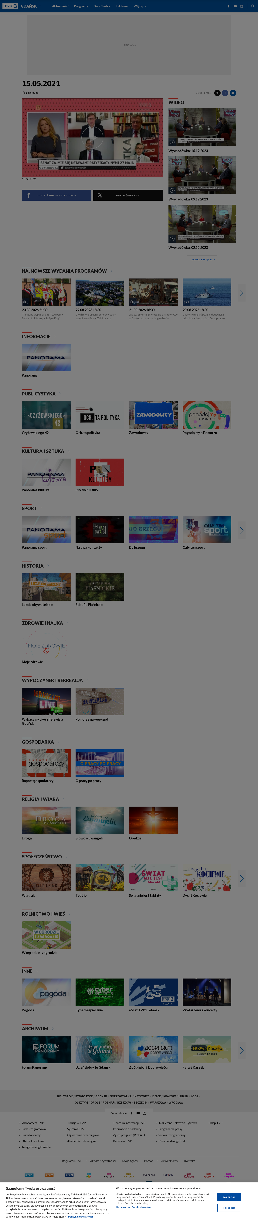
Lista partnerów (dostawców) (133, 1207)
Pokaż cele (229, 1207)
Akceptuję (229, 1196)
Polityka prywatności (80, 1216)
